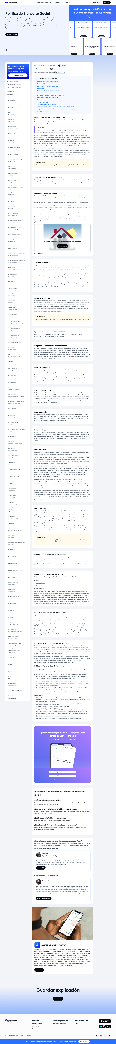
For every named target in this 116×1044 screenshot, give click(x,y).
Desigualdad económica (12, 241)
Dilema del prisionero (11, 267)
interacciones (10, 671)
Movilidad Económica (11, 511)
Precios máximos (11, 547)
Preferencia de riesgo (11, 551)
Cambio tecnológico (11, 140)
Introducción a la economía (12, 446)
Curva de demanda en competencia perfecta (15, 203)
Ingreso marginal (11, 441)
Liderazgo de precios (11, 462)
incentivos (9, 669)
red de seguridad (76, 149)
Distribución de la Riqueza (12, 274)
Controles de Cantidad (12, 168)
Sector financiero (10, 696)
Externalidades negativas (12, 377)
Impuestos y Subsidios (12, 427)
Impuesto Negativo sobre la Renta (13, 422)
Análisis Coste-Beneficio (12, 102)
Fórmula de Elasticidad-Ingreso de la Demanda (16, 396)
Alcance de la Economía (12, 100)
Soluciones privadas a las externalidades (15, 631)
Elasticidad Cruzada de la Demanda (14, 321)
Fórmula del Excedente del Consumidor (14, 403)
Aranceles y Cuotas (11, 114)
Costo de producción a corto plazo (14, 180)
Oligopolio (10, 525)
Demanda (9, 232)
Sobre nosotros (35, 1026)
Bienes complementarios (12, 126)
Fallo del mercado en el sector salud (14, 389)
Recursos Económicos (11, 584)
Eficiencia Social (10, 302)
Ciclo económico (10, 91)
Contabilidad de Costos (12, 166)
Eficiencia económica (11, 307)
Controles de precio (11, 171)
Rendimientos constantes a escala (13, 598)
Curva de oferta (10, 211)
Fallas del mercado (11, 384)
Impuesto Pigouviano (11, 424)
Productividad (10, 568)
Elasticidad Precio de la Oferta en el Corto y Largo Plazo (17, 323)
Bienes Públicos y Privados (12, 124)
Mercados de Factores (11, 490)
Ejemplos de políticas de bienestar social (47, 86)
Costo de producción (11, 178)
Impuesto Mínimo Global (12, 420)
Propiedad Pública (11, 575)
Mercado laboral (10, 483)
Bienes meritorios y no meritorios (13, 128)
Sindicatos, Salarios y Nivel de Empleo (14, 626)
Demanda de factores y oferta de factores (15, 234)
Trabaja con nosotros (37, 1023)
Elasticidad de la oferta (12, 330)
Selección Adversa (11, 617)
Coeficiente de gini (11, 142)
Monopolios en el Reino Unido (13, 504)
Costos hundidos (11, 194)
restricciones (79, 652)
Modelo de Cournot (11, 497)
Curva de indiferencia (11, 206)
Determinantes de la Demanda (13, 255)
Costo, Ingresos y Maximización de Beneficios (15, 187)
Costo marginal (10, 185)
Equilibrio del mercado (12, 349)
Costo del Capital (11, 182)
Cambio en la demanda (12, 135)
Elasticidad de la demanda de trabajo (14, 328)
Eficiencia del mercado (12, 305)
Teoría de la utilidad (11, 652)
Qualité (36, 69)
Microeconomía (10, 97)
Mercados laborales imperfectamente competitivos (16, 493)
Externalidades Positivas (12, 375)
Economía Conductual (12, 286)
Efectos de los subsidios (12, 297)
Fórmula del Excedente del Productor (14, 406)
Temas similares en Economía (44, 102)
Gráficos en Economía (11, 415)
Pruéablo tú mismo (12, 34)
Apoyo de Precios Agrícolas (12, 109)
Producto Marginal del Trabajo (13, 572)
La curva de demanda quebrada (13, 453)
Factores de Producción (12, 382)
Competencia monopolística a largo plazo (15, 156)
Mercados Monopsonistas (12, 485)
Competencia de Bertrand (12, 149)
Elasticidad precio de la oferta (13, 337)
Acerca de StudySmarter (43, 111)
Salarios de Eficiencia (11, 615)
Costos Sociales (10, 189)
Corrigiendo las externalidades (13, 173)
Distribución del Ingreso (12, 276)
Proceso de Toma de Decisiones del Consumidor (16, 565)
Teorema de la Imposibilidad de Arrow (14, 643)
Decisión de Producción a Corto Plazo (14, 227)
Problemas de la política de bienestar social (48, 93)
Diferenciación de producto (12, 265)
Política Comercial (11, 535)
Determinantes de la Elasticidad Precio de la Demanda (17, 258)
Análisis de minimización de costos (14, 105)
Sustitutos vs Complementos (13, 636)
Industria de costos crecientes (13, 434)
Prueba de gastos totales (12, 577)
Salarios (9, 612)
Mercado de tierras (11, 478)
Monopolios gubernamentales (13, 507)
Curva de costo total (11, 201)
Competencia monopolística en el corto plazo (15, 159)
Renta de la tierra (11, 605)
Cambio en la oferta (11, 138)
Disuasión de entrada (11, 281)
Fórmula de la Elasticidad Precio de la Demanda (16, 401)
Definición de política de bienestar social (47, 81)
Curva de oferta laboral (12, 218)
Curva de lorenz (10, 208)
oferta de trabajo (11, 681)
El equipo (34, 1029)
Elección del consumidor (12, 340)
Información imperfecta (12, 438)
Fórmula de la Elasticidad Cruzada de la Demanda (16, 399)
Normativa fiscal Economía (12, 693)
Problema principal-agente (12, 563)
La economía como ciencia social (13, 455)
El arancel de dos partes (12, 316)
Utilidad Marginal (11, 657)
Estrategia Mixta (10, 361)
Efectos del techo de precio (12, 300)
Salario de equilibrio (11, 610)
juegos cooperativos (11, 673)
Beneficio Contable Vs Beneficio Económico (15, 117)
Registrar (106, 2)
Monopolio (10, 500)
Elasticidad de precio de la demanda (14, 333)
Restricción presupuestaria (12, 608)
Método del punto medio (12, 516)
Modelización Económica (12, 495)
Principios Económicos (12, 556)
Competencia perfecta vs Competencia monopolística (17, 164)
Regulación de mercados (12, 591)
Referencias (40, 100)
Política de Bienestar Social (12, 540)
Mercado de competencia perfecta (13, 476)
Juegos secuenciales (11, 448)
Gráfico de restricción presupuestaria (14, 410)
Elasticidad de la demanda (12, 326)
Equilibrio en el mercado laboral (13, 352)
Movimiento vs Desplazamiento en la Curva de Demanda (17, 514)
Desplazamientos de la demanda (13, 243)
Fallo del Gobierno (11, 387)
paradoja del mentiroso (12, 683)
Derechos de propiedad (12, 239)
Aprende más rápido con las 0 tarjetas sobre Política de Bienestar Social (55, 107)
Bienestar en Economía (12, 133)
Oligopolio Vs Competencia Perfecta (14, 528)
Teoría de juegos (10, 648)
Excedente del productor (12, 370)
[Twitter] (105, 1036)
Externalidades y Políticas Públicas (14, 380)
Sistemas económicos (11, 698)
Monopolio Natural (11, 502)
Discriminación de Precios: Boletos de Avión (15, 269)
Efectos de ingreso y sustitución (13, 293)
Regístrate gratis (92, 17)
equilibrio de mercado (11, 666)
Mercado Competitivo (11, 471)
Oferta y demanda (11, 523)
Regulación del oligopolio (12, 594)
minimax (9, 676)
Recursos (67, 2)
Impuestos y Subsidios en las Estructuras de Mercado (17, 429)
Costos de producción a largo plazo (14, 192)
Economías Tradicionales (12, 290)
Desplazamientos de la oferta (13, 246)
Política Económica (11, 537)
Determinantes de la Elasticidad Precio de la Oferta (16, 260)
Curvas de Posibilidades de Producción (14, 220)
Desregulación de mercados (12, 248)
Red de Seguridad (79, 165)
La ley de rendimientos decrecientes (14, 457)
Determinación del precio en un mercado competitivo (17, 253)
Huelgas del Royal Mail (12, 417)
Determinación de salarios (12, 250)
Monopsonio (10, 509)
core (8, 659)
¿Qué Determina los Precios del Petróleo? (15, 690)
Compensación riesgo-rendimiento (14, 147)
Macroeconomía (10, 94)
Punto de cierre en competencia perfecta (15, 579)
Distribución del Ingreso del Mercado (14, 279)
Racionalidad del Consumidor (13, 582)
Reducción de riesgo (11, 589)
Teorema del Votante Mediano (13, 645)
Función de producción (12, 394)
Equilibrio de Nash (11, 347)
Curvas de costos (11, 222)
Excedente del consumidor (12, 366)
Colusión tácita (10, 145)
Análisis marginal (11, 107)
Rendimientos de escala (12, 603)
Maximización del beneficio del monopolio (15, 469)
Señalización (10, 622)
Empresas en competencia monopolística (15, 342)
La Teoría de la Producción (12, 450)
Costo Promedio (10, 175)
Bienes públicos (41, 88)
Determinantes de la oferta (12, 262)
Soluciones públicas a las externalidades (14, 634)
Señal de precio (10, 619)
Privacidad (29, 1035)
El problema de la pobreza (12, 319)
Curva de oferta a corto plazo (13, 213)
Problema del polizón (11, 561)
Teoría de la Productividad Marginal (14, 650)
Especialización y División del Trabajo (14, 356)
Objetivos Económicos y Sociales (13, 518)
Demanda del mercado (12, 236)
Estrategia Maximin (11, 359)
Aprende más (39, 970)
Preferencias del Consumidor (13, 554)
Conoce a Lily (40, 868)
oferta (9, 678)
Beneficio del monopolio (12, 119)
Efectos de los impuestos (12, 295)
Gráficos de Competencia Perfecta (13, 413)
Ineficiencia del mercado (12, 436)
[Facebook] (97, 1036)
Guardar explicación (19, 75)
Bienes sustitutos (11, 131)
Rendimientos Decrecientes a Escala (14, 596)
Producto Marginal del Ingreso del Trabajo (15, 570)
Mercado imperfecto (11, 481)
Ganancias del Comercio (12, 408)
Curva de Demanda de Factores (13, 199)
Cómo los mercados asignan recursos (14, 225)
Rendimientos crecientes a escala (13, 601)
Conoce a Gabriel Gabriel (43, 898)
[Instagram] (101, 1036)
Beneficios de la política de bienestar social (48, 91)
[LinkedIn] (109, 1036)
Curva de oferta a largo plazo (13, 215)
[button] (6, 50)
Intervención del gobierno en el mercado (15, 443)
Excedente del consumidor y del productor (15, 368)
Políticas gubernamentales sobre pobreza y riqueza (16, 542)
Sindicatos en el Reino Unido (13, 624)
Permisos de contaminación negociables (15, 530)
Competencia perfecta (11, 161)
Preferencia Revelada (11, 549)
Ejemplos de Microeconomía (13, 309)
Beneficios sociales (11, 121)
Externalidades (10, 373)
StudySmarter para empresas (59, 1023)
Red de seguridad (11, 587)
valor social (10, 688)
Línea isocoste (10, 464)
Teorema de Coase (11, 641)
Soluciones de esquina (12, 629)
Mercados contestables (12, 488)
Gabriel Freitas (57, 69)
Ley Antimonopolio (11, 460)
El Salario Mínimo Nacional (12, 314)
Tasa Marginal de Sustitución (13, 638)
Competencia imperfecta (12, 152)
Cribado (9, 196)
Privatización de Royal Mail (12, 558)
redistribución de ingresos (12, 685)
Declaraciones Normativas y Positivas (14, 229)
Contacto (76, 1023)
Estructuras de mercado (12, 363)
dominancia (10, 664)
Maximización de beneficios (12, 467)
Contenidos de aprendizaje (43, 2)
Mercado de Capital (11, 474)
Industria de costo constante (13, 431)
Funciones (57, 2)
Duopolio (9, 283)
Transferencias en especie (12, 655)
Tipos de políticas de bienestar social (46, 84)
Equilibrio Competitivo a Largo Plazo (14, 344)
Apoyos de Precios (11, 112)
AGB (22, 1035)
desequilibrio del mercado (12, 662)
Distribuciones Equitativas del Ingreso (14, 272)
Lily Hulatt (64, 65)
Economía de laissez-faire (12, 288)
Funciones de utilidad (11, 391)
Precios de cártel (10, 544)
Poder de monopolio (11, 532)
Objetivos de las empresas (12, 521)
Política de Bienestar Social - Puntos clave (48, 97)
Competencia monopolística (13, 154)
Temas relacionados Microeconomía (46, 104)
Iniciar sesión (96, 2)
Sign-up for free (58, 999)
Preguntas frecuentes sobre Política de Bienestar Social (51, 109)
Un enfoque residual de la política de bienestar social (50, 95)
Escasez (9, 354)
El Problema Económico (12, 312)
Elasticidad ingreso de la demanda (13, 335)
